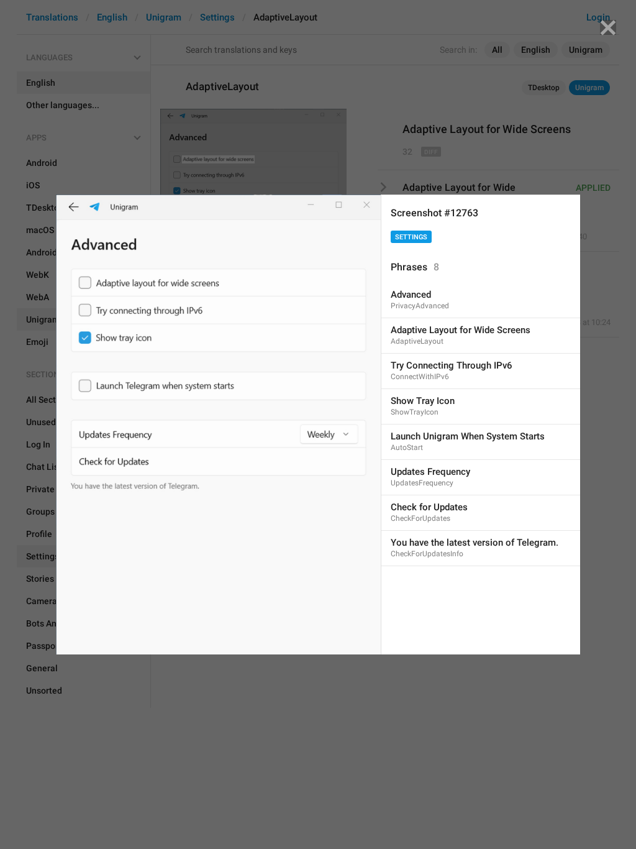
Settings (411, 237)
